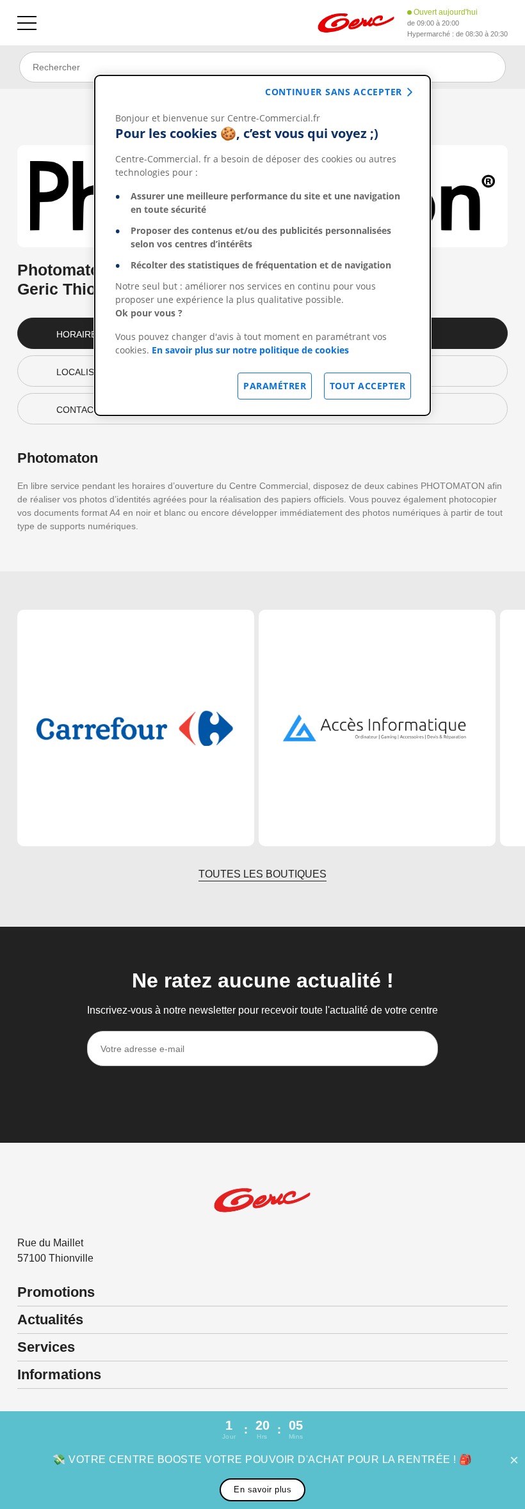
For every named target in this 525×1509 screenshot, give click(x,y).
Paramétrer (274, 386)
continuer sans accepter (333, 92)
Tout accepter (368, 386)
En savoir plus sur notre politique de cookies (250, 350)
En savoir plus (262, 1489)
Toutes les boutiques (262, 874)
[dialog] (262, 245)
